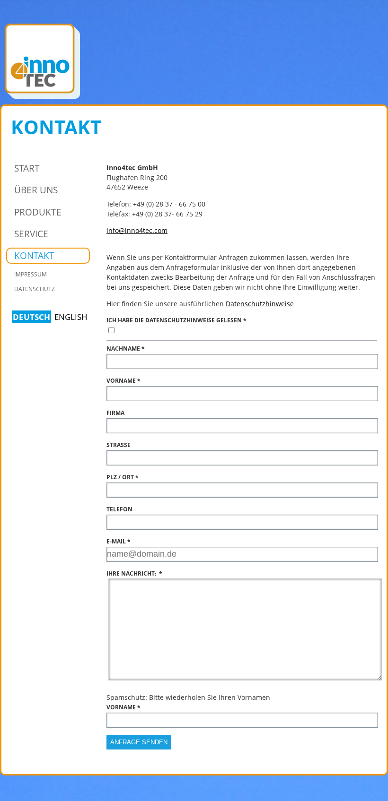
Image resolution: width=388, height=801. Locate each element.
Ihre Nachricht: (134, 573)
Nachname (125, 349)
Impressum (30, 274)
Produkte (38, 212)
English (71, 316)
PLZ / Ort (122, 477)
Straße (118, 445)
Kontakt (34, 256)
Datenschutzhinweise (260, 303)
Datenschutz (34, 289)
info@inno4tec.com (137, 230)
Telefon (119, 509)
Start (27, 168)
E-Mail (118, 541)
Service (31, 234)
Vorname (123, 381)
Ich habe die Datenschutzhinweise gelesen (176, 320)
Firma (115, 413)
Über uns (36, 190)
